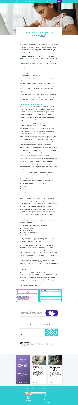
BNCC (22, 58)
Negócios (29, 1)
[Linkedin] (31, 400)
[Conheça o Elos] (59, 1)
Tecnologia (34, 1)
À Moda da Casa (39, 1)
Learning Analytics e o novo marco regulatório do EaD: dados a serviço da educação (23, 370)
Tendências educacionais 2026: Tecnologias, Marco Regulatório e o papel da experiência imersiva (22, 365)
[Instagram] (26, 400)
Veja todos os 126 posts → (23, 382)
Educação (25, 1)
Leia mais (56, 343)
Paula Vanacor (25, 342)
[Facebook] (29, 400)
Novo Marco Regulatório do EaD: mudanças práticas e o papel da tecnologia (22, 374)
